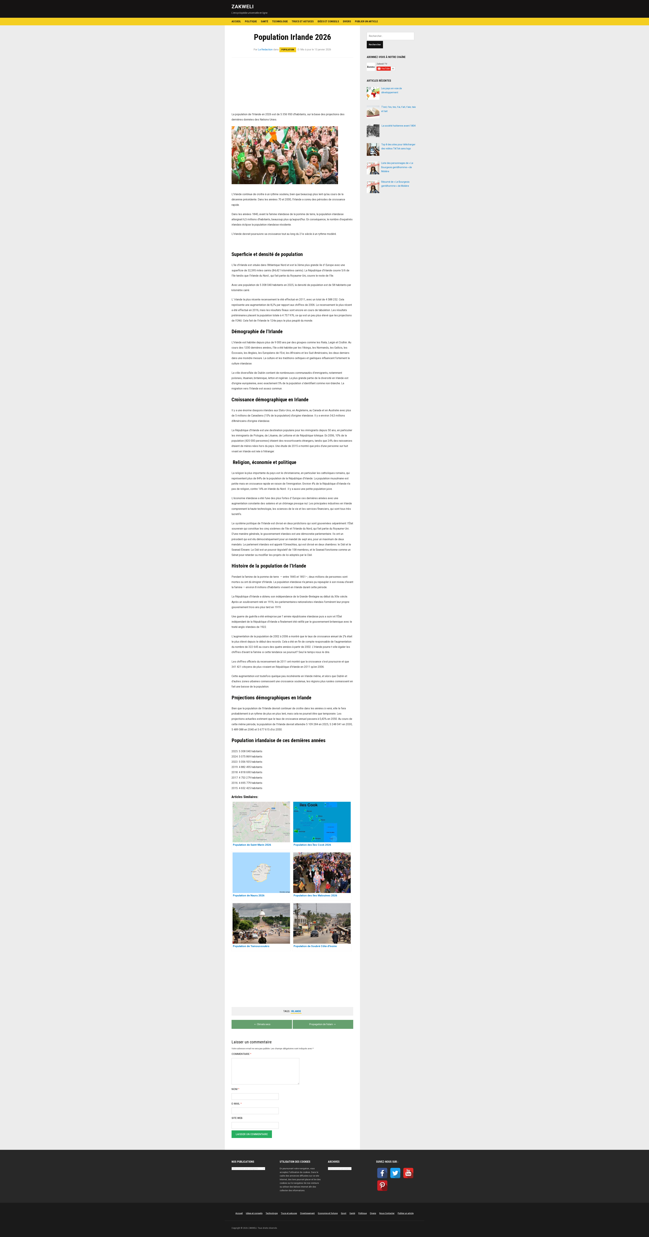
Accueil (236, 21)
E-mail (237, 1103)
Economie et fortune (328, 1213)
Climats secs (263, 1024)
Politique (251, 21)
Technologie (280, 21)
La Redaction (265, 49)
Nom (235, 1089)
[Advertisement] (292, 86)
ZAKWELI (243, 6)
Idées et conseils (328, 21)
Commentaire (241, 1054)
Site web (237, 1118)
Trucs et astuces (303, 21)
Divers (347, 21)
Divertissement (307, 1213)
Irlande (296, 1011)
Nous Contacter (386, 1213)
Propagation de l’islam (321, 1024)
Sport (343, 1213)
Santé (264, 21)
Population (287, 49)
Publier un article (366, 21)
